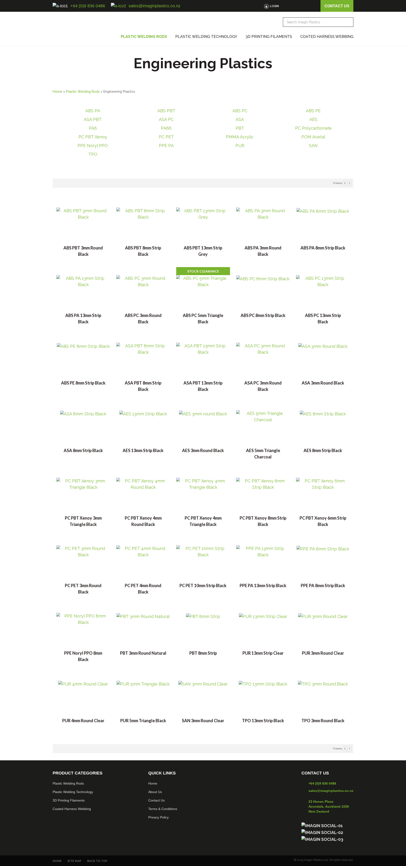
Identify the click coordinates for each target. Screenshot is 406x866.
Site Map (74, 861)
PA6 (93, 128)
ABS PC (239, 110)
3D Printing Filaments (269, 37)
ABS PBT (166, 110)
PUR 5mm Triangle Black (143, 720)
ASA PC (166, 119)
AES (313, 119)
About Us (155, 792)
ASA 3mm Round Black (323, 382)
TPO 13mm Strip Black (263, 720)
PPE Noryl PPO (93, 145)
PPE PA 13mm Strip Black (263, 585)
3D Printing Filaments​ (69, 800)
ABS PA (92, 110)
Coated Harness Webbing (326, 37)
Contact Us (156, 800)
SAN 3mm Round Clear (203, 720)
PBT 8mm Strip (203, 653)
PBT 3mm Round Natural (143, 653)
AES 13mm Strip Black (143, 450)
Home (57, 91)
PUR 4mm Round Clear (83, 720)
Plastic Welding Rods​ (68, 783)
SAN (313, 145)
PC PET (166, 136)
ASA (240, 119)
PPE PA (166, 145)
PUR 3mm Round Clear (323, 653)
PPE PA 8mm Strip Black (323, 585)
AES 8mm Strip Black (323, 450)
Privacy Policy (158, 817)
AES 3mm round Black (203, 450)
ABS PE (313, 110)
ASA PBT (93, 119)
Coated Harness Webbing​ (72, 809)
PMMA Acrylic (240, 136)
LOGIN (274, 6)
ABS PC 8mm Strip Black (263, 315)
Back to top (97, 861)
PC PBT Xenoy (92, 136)
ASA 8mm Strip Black (83, 450)
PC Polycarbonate (313, 128)
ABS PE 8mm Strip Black (83, 382)
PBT (240, 128)
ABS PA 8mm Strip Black (323, 247)
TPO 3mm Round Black (322, 720)
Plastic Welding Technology (206, 37)
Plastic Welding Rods (144, 37)
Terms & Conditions (162, 809)
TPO (92, 154)
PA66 (166, 128)
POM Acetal (313, 136)
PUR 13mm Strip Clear (263, 653)
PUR (239, 145)
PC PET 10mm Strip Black (203, 585)
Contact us (336, 6)
